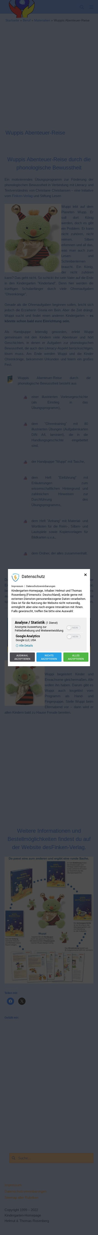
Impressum (17, 586)
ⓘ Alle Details (24, 645)
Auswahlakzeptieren (22, 657)
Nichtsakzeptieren (49, 657)
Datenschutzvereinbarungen (40, 586)
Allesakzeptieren (76, 657)
